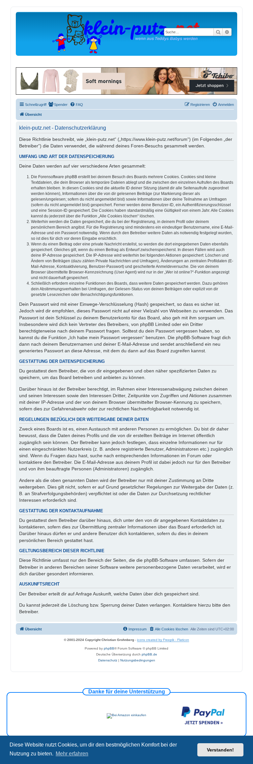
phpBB (109, 648)
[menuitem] (58, 105)
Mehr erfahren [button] (72, 753)
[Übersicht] (126, 33)
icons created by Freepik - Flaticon (163, 640)
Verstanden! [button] (220, 749)
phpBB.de (149, 654)
